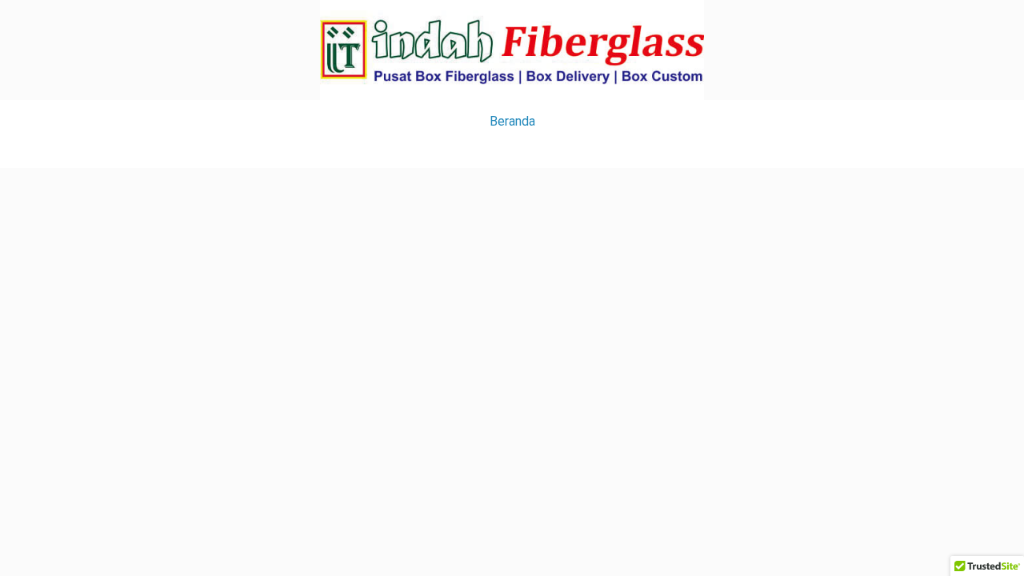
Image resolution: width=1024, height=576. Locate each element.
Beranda (512, 121)
